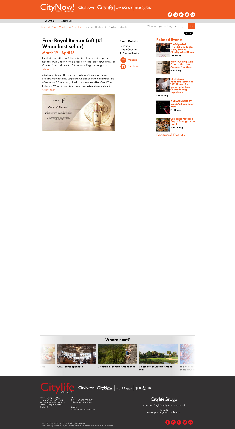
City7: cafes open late (76, 359)
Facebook (133, 66)
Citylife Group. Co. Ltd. (59, 423)
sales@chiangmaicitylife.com (164, 411)
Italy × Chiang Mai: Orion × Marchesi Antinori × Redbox (181, 64)
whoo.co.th (48, 69)
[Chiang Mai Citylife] (105, 8)
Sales (81, 402)
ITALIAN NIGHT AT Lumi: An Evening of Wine (182, 104)
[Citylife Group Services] (124, 8)
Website (132, 59)
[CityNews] (86, 8)
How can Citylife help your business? (164, 405)
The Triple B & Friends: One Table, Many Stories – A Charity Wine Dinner (182, 48)
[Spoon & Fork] (142, 8)
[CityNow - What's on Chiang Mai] (105, 388)
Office (82, 400)
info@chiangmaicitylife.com (83, 409)
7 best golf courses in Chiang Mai (158, 359)
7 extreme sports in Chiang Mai (117, 359)
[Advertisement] (175, 235)
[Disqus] (98, 173)
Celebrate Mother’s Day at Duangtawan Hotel (182, 121)
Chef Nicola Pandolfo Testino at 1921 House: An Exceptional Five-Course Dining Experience (181, 85)
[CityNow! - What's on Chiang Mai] (57, 7)
